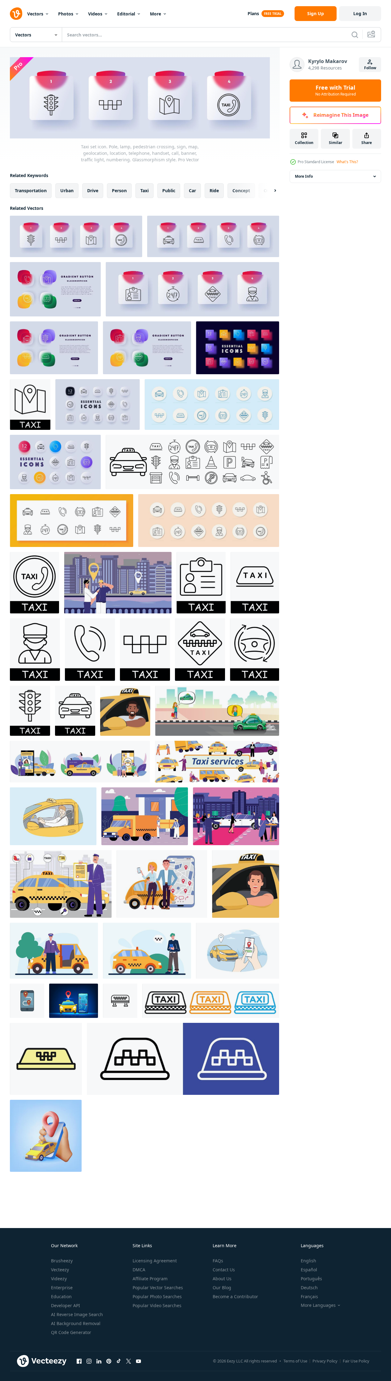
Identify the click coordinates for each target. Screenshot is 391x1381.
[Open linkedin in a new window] (98, 1361)
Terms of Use (295, 1361)
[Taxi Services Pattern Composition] (217, 761)
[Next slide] (270, 190)
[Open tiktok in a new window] (118, 1361)
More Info (304, 176)
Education (61, 1296)
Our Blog (222, 1287)
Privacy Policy (325, 1361)
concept (241, 190)
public (168, 190)
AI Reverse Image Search (77, 1314)
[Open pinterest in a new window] (108, 1361)
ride (214, 190)
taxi (144, 190)
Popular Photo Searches (157, 1296)
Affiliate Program (150, 1278)
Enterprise (62, 1287)
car (192, 190)
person (119, 190)
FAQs (218, 1261)
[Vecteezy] (16, 13)
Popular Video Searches (157, 1305)
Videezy (59, 1278)
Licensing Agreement (155, 1261)
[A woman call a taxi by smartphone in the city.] (217, 711)
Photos (65, 14)
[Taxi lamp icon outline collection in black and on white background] (120, 1001)
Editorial (126, 14)
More (155, 14)
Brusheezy (62, 1261)
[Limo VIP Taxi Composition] (236, 816)
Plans (253, 13)
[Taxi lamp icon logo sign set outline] (183, 1059)
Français (309, 1296)
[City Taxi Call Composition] (118, 582)
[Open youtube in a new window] (138, 1361)
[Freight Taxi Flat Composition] (144, 816)
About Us (222, 1278)
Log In (360, 13)
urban (67, 190)
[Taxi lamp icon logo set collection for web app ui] (210, 1001)
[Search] (355, 34)
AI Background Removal (75, 1323)
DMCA (139, 1270)
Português (311, 1278)
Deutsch (309, 1287)
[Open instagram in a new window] (89, 1361)
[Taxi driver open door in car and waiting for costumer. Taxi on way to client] (54, 951)
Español (309, 1270)
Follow (370, 67)
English (308, 1261)
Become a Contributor (235, 1296)
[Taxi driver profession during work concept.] (125, 711)
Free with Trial (335, 90)
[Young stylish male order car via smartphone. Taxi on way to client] (147, 951)
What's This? (347, 161)
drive (92, 190)
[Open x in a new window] (128, 1361)
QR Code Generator (71, 1332)
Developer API (65, 1305)
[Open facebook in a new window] (79, 1361)
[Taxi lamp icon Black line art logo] (46, 1059)
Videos (95, 14)
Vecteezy (60, 1270)
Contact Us (224, 1270)
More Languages (318, 1305)
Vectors (35, 14)
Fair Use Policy (356, 1361)
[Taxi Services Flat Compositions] (80, 761)
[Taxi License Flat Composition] (61, 884)
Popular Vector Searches (158, 1287)
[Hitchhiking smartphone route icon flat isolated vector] (27, 1001)
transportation (31, 190)
